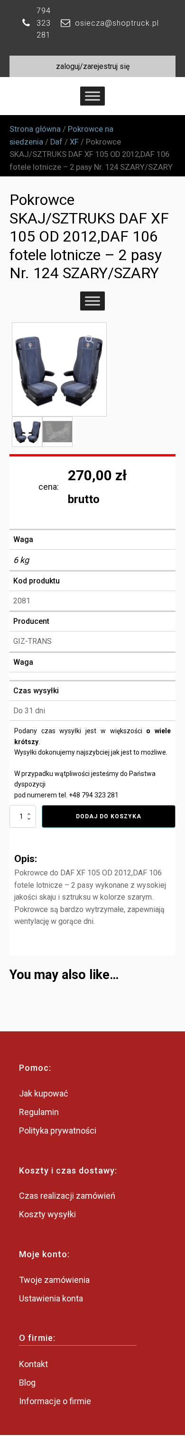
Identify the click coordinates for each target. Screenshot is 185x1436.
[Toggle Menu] (92, 96)
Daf (56, 141)
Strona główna (35, 129)
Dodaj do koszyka (108, 816)
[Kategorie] (92, 301)
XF (74, 141)
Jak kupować (43, 1093)
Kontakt (33, 1364)
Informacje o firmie (55, 1401)
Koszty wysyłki (47, 1214)
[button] (89, 339)
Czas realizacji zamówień (67, 1196)
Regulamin (39, 1112)
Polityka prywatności (57, 1130)
